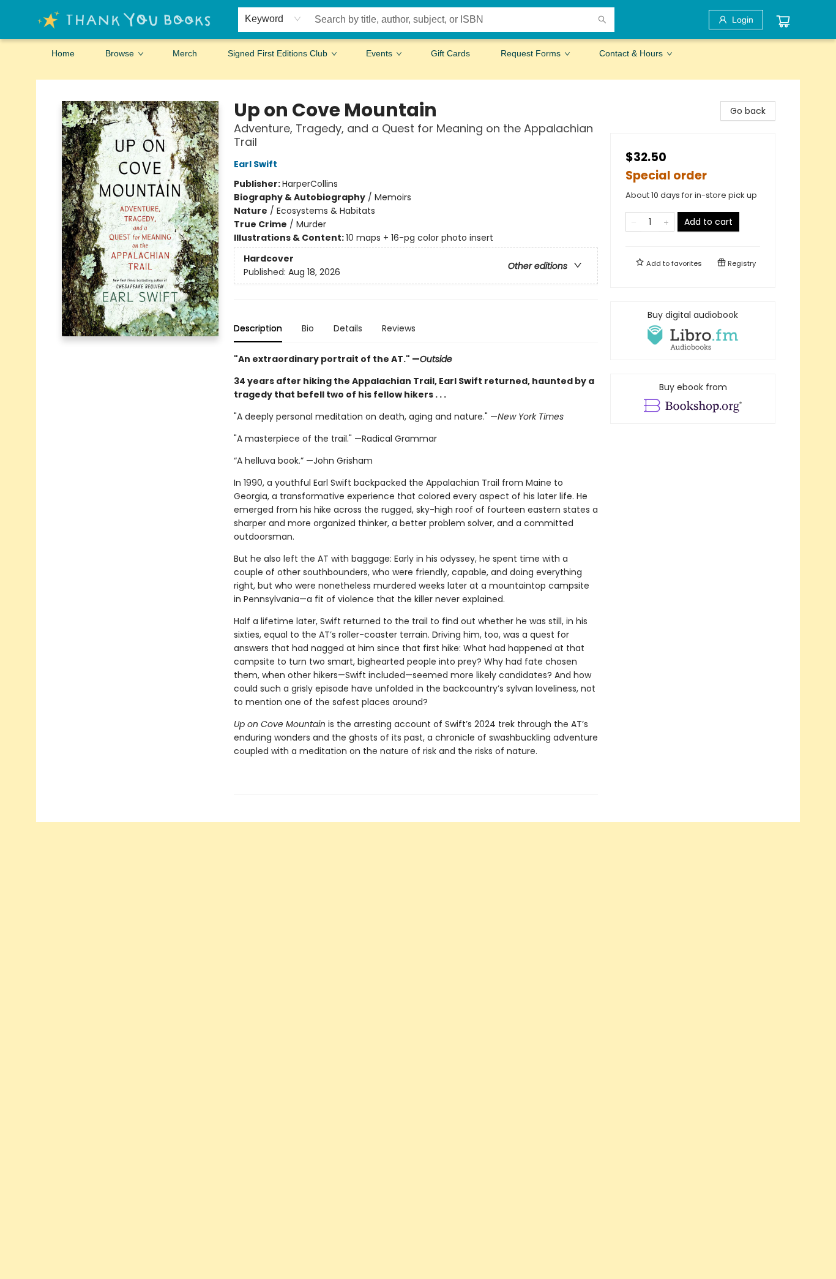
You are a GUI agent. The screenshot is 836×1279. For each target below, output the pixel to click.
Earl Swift (255, 164)
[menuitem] (63, 53)
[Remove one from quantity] (633, 221)
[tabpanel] (416, 573)
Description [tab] (258, 328)
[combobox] (273, 19)
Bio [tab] (308, 328)
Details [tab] (348, 328)
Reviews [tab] (399, 328)
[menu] (418, 53)
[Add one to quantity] (666, 221)
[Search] (602, 19)
